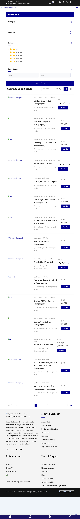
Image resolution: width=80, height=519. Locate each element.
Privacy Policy (11, 471)
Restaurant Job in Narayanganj (41, 243)
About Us (9, 464)
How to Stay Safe (47, 479)
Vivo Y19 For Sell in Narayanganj (42, 123)
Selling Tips (45, 433)
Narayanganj (50, 108)
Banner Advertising (48, 440)
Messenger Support (48, 468)
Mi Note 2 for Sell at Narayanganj (42, 102)
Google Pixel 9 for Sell (43, 262)
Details (63, 108)
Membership (45, 436)
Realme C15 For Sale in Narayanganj (44, 302)
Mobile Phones (38, 98)
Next (67, 405)
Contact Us (9, 468)
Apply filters (40, 83)
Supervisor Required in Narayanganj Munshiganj (45, 387)
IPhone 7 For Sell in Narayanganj (42, 323)
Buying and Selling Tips (49, 429)
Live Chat (44, 471)
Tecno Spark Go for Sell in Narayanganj (45, 144)
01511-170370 (13, 1)
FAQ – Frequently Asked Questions (53, 486)
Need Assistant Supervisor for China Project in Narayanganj (45, 365)
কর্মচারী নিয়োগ (45, 178)
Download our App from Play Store (18, 482)
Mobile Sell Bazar (49, 98)
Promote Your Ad (47, 443)
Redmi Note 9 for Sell (43, 163)
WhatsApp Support (48, 464)
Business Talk (46, 425)
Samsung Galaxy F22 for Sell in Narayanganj (46, 201)
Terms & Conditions (48, 482)
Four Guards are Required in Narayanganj (45, 281)
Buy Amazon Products (49, 447)
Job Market (37, 178)
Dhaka (36, 110)
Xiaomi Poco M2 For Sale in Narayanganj (45, 222)
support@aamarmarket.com (19, 4)
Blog (43, 475)
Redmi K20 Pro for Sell (43, 344)
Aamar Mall (45, 422)
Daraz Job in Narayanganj (45, 181)
